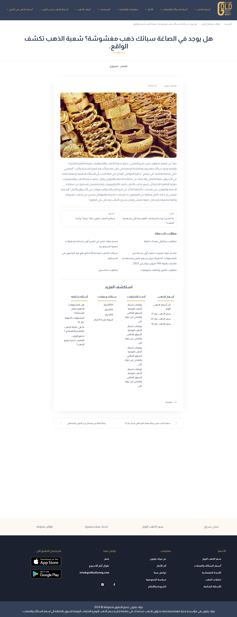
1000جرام (108, 304)
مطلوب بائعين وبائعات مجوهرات (158, 270)
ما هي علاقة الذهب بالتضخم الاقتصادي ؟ (74, 329)
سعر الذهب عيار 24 (161, 318)
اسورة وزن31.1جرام (103, 319)
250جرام (109, 314)
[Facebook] (114, 584)
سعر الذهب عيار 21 (161, 313)
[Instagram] (102, 584)
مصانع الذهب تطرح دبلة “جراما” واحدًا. (95, 216)
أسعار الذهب (203, 9)
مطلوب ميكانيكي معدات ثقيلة (160, 241)
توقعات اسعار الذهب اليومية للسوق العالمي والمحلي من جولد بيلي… (133, 313)
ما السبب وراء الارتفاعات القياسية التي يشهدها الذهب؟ (148, 218)
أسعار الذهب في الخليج (21, 9)
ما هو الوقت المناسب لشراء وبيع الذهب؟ (74, 340)
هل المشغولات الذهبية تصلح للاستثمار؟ (76, 308)
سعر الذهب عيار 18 (161, 323)
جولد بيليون (169, 86)
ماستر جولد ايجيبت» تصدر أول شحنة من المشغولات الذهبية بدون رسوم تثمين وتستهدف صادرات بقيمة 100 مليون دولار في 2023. (149, 258)
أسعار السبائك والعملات (175, 9)
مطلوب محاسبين (108, 270)
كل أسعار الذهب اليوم (162, 306)
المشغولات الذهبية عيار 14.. (74, 319)
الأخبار (150, 9)
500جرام (109, 309)
